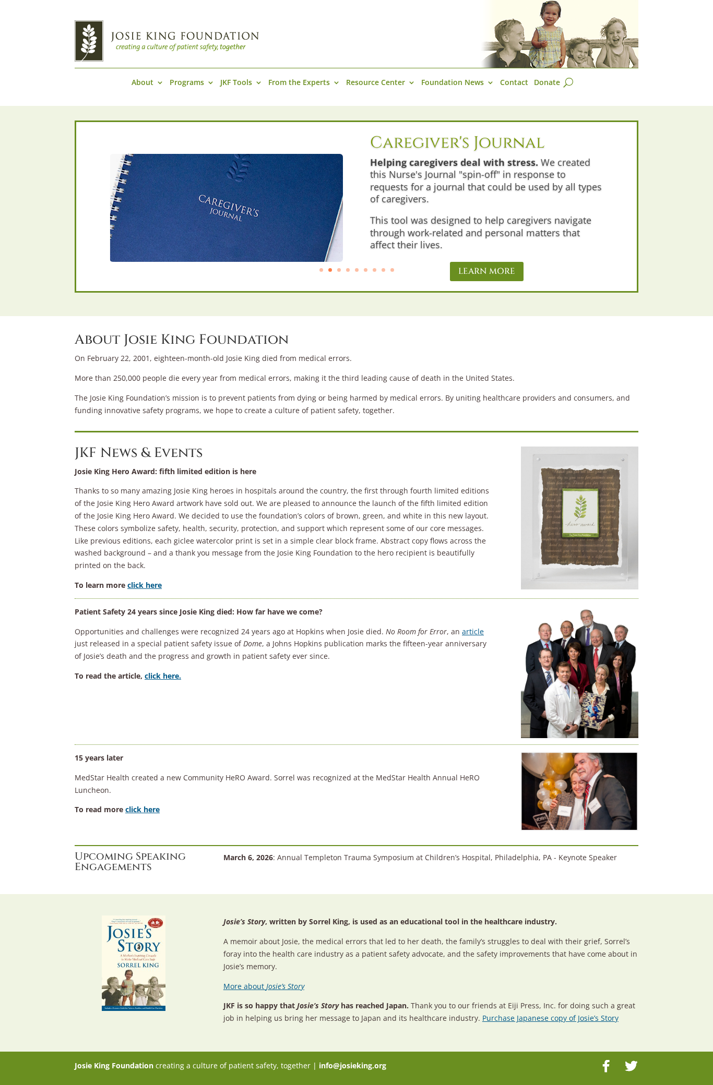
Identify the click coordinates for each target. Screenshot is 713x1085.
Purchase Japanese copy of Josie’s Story (550, 1018)
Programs (187, 83)
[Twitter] (631, 1066)
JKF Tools (236, 83)
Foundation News (452, 83)
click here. (163, 676)
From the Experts (299, 83)
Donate (547, 83)
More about (263, 986)
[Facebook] (606, 1066)
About (142, 83)
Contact (514, 83)
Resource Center (375, 83)
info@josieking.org (352, 1065)
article (473, 631)
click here (144, 585)
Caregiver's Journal (457, 143)
